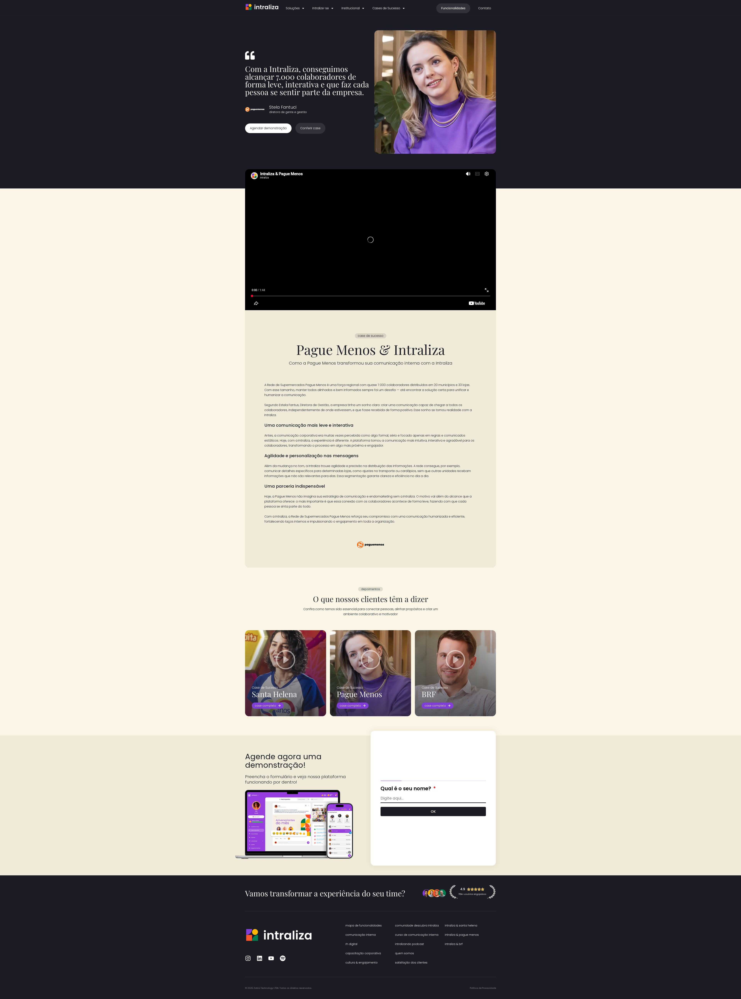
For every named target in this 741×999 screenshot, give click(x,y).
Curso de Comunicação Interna (416, 935)
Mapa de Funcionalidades (363, 925)
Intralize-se (320, 8)
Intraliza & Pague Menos (462, 935)
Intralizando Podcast (409, 944)
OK (433, 811)
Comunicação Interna (360, 935)
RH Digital (351, 944)
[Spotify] (283, 958)
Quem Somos (404, 953)
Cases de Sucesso (386, 8)
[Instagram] (248, 958)
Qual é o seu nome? (406, 788)
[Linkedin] (259, 958)
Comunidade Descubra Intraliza (417, 925)
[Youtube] (271, 958)
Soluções (293, 8)
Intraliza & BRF (454, 944)
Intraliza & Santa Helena (461, 925)
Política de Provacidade (483, 988)
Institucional (351, 8)
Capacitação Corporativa (363, 953)
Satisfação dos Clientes (411, 962)
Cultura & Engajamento (361, 962)
